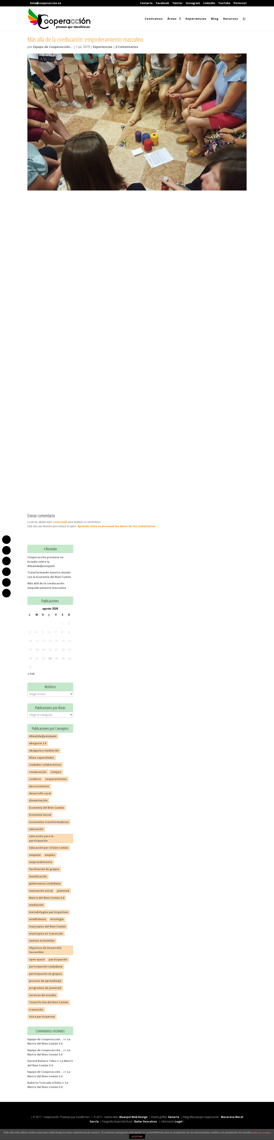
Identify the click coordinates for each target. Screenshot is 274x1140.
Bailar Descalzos (145, 1121)
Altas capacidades (41, 757)
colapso (56, 772)
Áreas (172, 19)
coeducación (163, 232)
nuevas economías (42, 940)
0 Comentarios (127, 47)
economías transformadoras (49, 822)
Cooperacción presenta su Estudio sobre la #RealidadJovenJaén (45, 561)
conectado (60, 522)
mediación (36, 905)
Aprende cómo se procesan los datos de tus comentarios (116, 526)
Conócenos (154, 19)
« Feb (31, 674)
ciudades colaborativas (45, 764)
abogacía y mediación (44, 750)
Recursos (230, 19)
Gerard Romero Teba (41, 1061)
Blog (215, 19)
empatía (35, 855)
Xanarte (173, 1117)
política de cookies (261, 1132)
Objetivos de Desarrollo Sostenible (45, 950)
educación (36, 829)
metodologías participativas (48, 912)
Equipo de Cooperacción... (53, 47)
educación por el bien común (48, 848)
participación (58, 959)
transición (36, 1009)
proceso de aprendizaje (45, 981)
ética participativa (42, 1016)
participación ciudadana (46, 966)
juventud (63, 891)
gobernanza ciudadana (45, 883)
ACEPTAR (137, 1136)
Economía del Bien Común (46, 808)
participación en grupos (45, 974)
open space (37, 959)
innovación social (41, 891)
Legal (179, 1121)
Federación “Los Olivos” (131, 347)
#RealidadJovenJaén (43, 736)
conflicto (35, 779)
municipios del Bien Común (47, 926)
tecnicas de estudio (42, 995)
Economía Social (40, 815)
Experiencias (196, 19)
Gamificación (38, 876)
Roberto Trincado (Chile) (44, 1083)
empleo (50, 855)
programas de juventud (45, 988)
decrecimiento (39, 786)
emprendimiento (40, 862)
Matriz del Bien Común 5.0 (46, 898)
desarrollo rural (40, 793)
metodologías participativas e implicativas (112, 253)
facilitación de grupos (44, 869)
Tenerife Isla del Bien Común (48, 1002)
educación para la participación (41, 838)
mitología (57, 919)
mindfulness (37, 919)
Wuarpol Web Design (133, 1117)
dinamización (38, 800)
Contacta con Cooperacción (137, 481)
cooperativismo (56, 779)
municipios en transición (46, 933)
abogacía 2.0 (37, 743)
